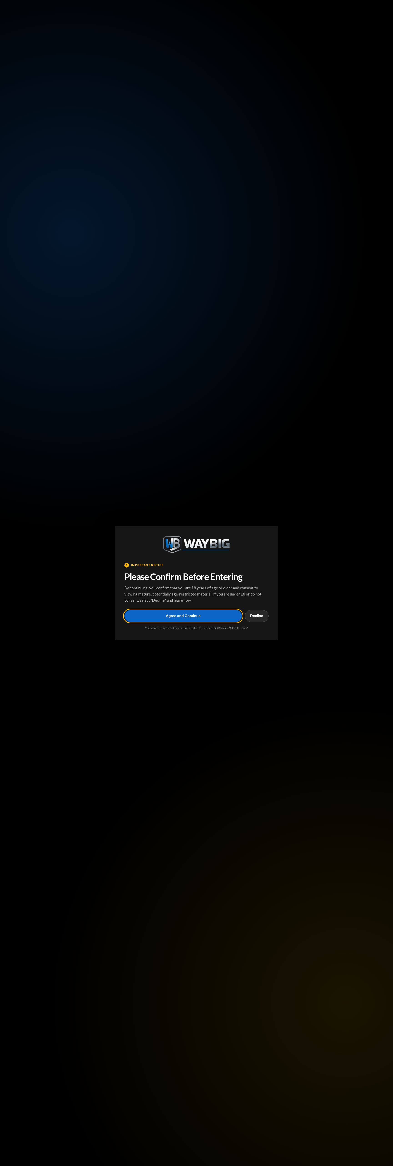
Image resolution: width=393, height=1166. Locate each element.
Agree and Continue (183, 616)
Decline (256, 616)
